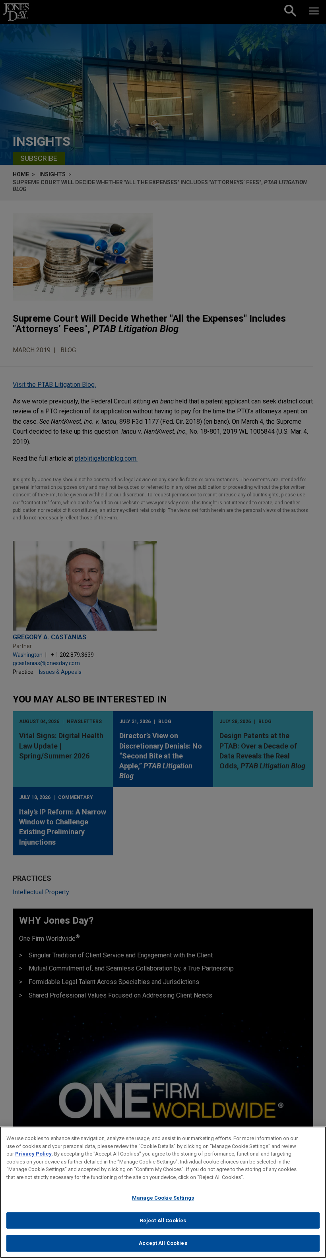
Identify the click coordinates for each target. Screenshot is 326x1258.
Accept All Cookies (163, 1243)
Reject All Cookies (163, 1220)
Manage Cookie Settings (163, 1198)
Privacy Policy (33, 1154)
